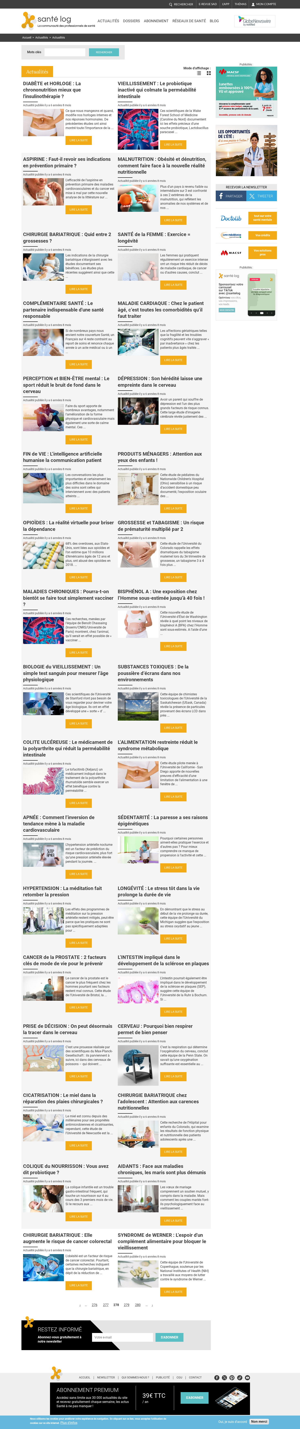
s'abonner (194, 1398)
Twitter (224, 1377)
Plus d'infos (68, 1423)
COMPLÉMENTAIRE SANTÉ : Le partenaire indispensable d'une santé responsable (63, 309)
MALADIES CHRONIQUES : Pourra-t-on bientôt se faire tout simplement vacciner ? (68, 598)
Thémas (240, 4)
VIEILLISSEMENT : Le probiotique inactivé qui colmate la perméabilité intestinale (157, 90)
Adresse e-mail (103, 1331)
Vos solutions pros (262, 252)
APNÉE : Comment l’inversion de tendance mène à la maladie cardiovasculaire (58, 824)
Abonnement (156, 21)
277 (106, 1305)
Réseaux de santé (189, 21)
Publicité (163, 1377)
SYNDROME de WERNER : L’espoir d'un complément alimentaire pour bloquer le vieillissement (162, 1241)
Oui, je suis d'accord (232, 1422)
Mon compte (266, 4)
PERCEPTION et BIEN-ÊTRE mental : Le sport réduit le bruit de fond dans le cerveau (66, 385)
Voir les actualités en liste (199, 73)
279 (126, 1305)
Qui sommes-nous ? (135, 1377)
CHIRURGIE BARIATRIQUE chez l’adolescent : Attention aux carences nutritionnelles (158, 1101)
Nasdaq (242, 18)
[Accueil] (29, 21)
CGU (179, 1377)
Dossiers (131, 21)
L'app (225, 4)
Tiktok (239, 1377)
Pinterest (231, 1377)
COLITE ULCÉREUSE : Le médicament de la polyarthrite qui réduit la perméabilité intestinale (68, 748)
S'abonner (169, 1337)
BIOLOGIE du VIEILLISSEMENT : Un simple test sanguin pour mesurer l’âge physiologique (65, 673)
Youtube (247, 1377)
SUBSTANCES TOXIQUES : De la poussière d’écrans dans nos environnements (153, 673)
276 (94, 1305)
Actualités (108, 21)
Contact (195, 1377)
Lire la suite (79, 140)
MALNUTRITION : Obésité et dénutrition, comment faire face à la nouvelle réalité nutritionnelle (162, 165)
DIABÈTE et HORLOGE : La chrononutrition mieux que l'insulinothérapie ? (52, 90)
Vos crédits (263, 235)
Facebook (216, 1377)
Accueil (26, 37)
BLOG (214, 21)
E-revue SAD (208, 4)
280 (138, 1305)
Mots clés (34, 52)
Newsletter (106, 1377)
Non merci (259, 1421)
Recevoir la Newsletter (246, 187)
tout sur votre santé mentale (262, 218)
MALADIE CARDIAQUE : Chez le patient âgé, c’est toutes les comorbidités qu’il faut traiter (161, 309)
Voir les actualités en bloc (209, 73)
